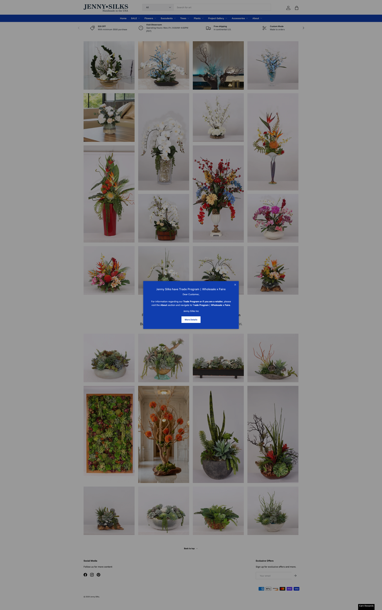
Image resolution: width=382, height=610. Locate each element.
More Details (191, 319)
